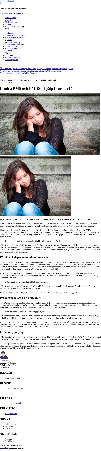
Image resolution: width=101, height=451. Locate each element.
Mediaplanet (10, 426)
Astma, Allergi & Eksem (14, 37)
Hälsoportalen (11, 13)
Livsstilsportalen (16, 403)
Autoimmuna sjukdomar (14, 44)
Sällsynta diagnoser (12, 42)
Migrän (8, 53)
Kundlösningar (11, 441)
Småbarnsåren (10, 33)
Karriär (7, 428)
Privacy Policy (4, 448)
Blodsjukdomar (11, 22)
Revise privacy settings (16, 448)
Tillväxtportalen (11, 414)
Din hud (8, 24)
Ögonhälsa (9, 51)
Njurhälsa (8, 40)
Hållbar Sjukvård (11, 60)
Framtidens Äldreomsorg (14, 26)
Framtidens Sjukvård (13, 48)
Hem (2, 80)
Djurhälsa (8, 20)
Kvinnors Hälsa (11, 46)
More (7, 29)
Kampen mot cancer (13, 378)
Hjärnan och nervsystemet (15, 35)
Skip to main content (8, 1)
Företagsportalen (16, 388)
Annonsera (9, 439)
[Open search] (1, 67)
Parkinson (9, 55)
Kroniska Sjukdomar (13, 57)
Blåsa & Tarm (10, 18)
